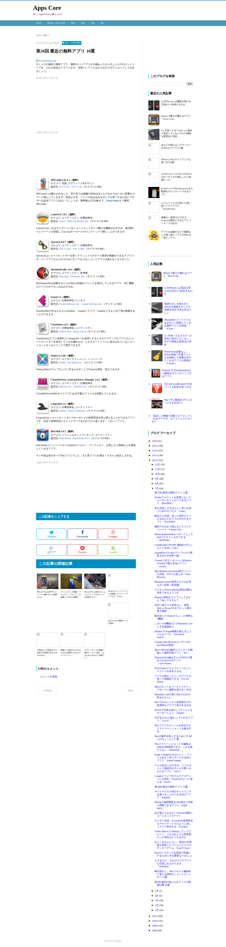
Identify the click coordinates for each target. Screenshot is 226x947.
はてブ (51, 550)
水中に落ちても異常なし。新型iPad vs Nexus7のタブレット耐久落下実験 (173, 608)
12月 (158, 464)
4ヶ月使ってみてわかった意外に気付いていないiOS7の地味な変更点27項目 (176, 133)
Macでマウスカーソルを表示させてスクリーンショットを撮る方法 (173, 728)
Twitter (51, 536)
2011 (155, 916)
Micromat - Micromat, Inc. (72, 276)
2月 (157, 905)
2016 (155, 441)
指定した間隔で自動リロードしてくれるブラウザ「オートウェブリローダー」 (171, 418)
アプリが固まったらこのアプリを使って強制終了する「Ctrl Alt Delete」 (173, 679)
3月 (157, 900)
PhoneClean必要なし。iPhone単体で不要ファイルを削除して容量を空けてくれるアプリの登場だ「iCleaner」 (177, 357)
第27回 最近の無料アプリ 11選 (171, 492)
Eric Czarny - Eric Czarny (72, 248)
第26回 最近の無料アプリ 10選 (171, 786)
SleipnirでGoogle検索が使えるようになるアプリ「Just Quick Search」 (173, 634)
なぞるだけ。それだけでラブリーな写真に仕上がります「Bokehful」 (173, 863)
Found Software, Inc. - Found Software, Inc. (81, 304)
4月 (157, 895)
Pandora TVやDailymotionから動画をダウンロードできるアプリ (177, 191)
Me (102, 23)
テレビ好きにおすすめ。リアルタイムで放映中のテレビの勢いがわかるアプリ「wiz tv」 (173, 768)
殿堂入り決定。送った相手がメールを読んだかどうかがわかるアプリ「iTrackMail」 (173, 519)
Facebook (82, 536)
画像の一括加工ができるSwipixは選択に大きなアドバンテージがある (176, 220)
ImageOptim (112, 200)
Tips (93, 23)
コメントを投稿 (48, 676)
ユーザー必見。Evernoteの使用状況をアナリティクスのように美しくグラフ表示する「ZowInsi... (174, 823)
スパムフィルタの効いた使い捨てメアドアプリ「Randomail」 (176, 206)
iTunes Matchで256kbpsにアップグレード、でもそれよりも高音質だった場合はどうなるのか (173, 834)
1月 (157, 910)
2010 (155, 921)
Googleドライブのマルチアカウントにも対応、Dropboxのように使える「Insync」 (174, 779)
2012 (155, 460)
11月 (158, 469)
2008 (155, 930)
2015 (155, 445)
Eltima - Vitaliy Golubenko (72, 410)
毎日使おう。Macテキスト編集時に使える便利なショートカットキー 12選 (173, 874)
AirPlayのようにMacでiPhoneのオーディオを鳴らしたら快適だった (176, 177)
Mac (83, 23)
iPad (73, 23)
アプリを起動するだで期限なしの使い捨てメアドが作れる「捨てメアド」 (176, 235)
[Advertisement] (62, 101)
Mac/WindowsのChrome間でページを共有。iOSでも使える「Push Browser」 (173, 574)
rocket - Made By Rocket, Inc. (74, 221)
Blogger (118, 941)
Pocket (82, 552)
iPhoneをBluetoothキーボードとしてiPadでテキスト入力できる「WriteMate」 (174, 537)
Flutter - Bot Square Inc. (71, 362)
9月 (157, 478)
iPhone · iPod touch (56, 23)
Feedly (113, 552)
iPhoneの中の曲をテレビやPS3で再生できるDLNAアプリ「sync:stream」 (173, 660)
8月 (157, 483)
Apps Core (47, 7)
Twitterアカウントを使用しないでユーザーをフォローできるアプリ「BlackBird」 (173, 500)
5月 (157, 891)
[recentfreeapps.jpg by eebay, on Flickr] (46, 60)
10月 (158, 474)
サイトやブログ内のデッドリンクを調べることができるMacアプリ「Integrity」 (173, 794)
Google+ (113, 536)
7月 (157, 488)
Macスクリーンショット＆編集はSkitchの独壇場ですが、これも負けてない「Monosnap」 (173, 747)
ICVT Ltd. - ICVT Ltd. (70, 186)
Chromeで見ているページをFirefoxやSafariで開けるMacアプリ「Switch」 (173, 563)
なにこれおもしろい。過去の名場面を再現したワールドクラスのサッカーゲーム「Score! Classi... (173, 845)
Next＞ (131, 690)
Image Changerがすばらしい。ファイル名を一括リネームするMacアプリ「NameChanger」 (173, 757)
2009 (155, 925)
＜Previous (47, 690)
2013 (155, 455)
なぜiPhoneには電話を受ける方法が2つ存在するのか (178, 290)
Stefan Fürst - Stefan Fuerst (72, 331)
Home (38, 23)
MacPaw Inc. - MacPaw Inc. (73, 386)
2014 (155, 450)
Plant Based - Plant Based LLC (74, 438)
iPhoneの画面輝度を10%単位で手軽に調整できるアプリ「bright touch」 (174, 805)
